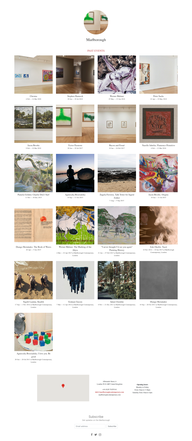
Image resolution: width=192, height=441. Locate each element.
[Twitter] (95, 434)
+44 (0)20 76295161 (109, 389)
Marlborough (96, 39)
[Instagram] (100, 434)
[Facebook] (91, 434)
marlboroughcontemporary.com (110, 394)
